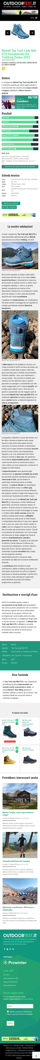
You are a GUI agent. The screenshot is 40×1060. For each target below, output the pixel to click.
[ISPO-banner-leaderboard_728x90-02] (19, 215)
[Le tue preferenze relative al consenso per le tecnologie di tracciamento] (36, 1056)
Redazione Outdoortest (10, 982)
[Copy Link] (3, 68)
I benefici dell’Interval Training (16, 861)
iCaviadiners (22, 101)
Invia (10, 1023)
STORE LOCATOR (10, 207)
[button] (32, 18)
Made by (19, 1058)
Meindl (13, 644)
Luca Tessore (24, 864)
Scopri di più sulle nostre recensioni (20, 167)
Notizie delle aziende (9, 985)
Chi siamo (6, 975)
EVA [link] (12, 191)
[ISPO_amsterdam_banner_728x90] (20, 11)
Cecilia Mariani (24, 818)
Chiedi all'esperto (11, 203)
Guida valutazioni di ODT (10, 978)
